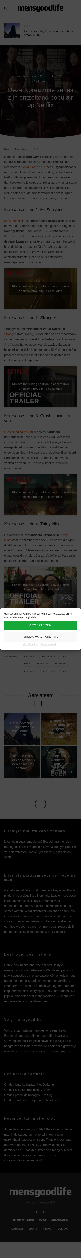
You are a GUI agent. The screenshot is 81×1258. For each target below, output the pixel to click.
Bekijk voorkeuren (40, 636)
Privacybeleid (48, 644)
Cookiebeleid (30, 644)
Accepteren (40, 625)
